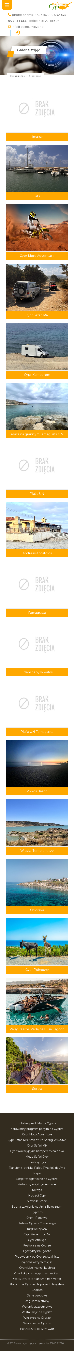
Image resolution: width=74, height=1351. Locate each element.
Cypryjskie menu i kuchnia (37, 1267)
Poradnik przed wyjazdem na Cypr (37, 1273)
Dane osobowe (37, 1295)
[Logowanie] (18, 33)
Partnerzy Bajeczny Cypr (37, 1329)
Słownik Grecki (37, 1201)
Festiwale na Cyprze (37, 1245)
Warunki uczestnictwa (37, 1306)
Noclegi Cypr (37, 1195)
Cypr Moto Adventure (37, 1134)
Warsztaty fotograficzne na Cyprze (37, 1279)
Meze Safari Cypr (37, 1156)
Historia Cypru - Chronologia (37, 1223)
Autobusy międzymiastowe (37, 1184)
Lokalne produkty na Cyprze (37, 1123)
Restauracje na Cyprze (37, 1312)
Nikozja (37, 1190)
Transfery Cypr (37, 1162)
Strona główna (17, 76)
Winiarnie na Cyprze (37, 1317)
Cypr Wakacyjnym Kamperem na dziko (37, 1151)
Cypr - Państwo (37, 1218)
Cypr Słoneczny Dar (37, 1234)
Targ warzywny (37, 1229)
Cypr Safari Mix (37, 1145)
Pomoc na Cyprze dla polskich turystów (37, 1284)
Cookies (37, 1290)
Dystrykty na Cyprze (37, 1251)
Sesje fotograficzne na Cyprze (37, 1179)
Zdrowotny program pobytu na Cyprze (37, 1129)
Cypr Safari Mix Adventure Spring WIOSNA (37, 1140)
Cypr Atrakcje (37, 1240)
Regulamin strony (37, 1301)
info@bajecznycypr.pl (28, 27)
